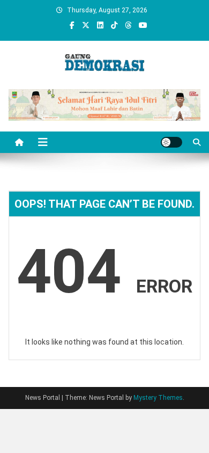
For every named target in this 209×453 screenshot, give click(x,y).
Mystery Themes (158, 397)
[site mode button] (171, 142)
